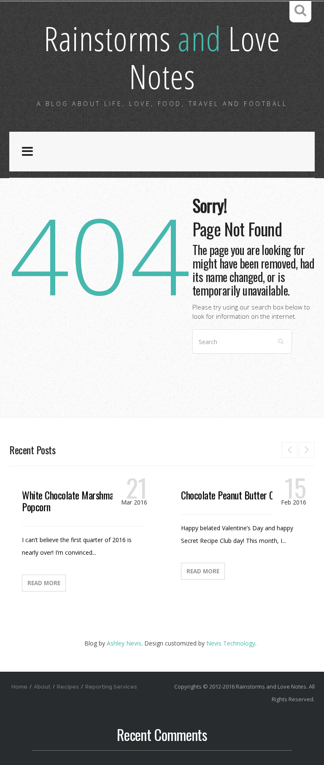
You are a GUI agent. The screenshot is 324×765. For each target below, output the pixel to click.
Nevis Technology (230, 643)
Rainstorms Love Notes (162, 57)
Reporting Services (111, 687)
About (42, 687)
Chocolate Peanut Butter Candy (235, 494)
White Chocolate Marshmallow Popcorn (75, 500)
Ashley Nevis (124, 643)
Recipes (68, 687)
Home (19, 687)
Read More (43, 583)
